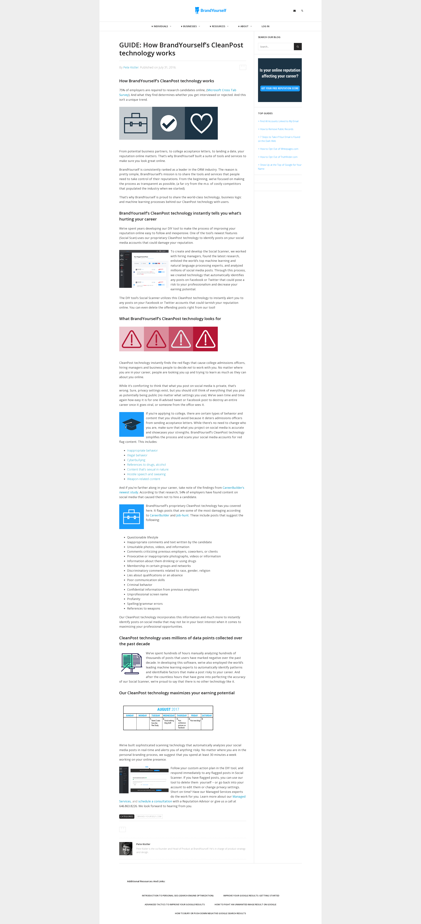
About (244, 26)
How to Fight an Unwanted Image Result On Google (245, 904)
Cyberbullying (136, 460)
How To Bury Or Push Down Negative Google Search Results (210, 913)
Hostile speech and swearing (146, 474)
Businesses (190, 26)
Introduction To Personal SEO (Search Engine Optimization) (177, 895)
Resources (218, 26)
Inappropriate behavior (142, 450)
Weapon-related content (143, 479)
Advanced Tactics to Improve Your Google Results (175, 904)
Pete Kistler (131, 67)
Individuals (161, 26)
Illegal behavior (137, 455)
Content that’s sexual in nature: (148, 469)
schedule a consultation (155, 801)
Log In (265, 26)
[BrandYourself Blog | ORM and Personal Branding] (210, 10)
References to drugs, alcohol (146, 465)
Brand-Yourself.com (149, 816)
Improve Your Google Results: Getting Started (251, 895)
